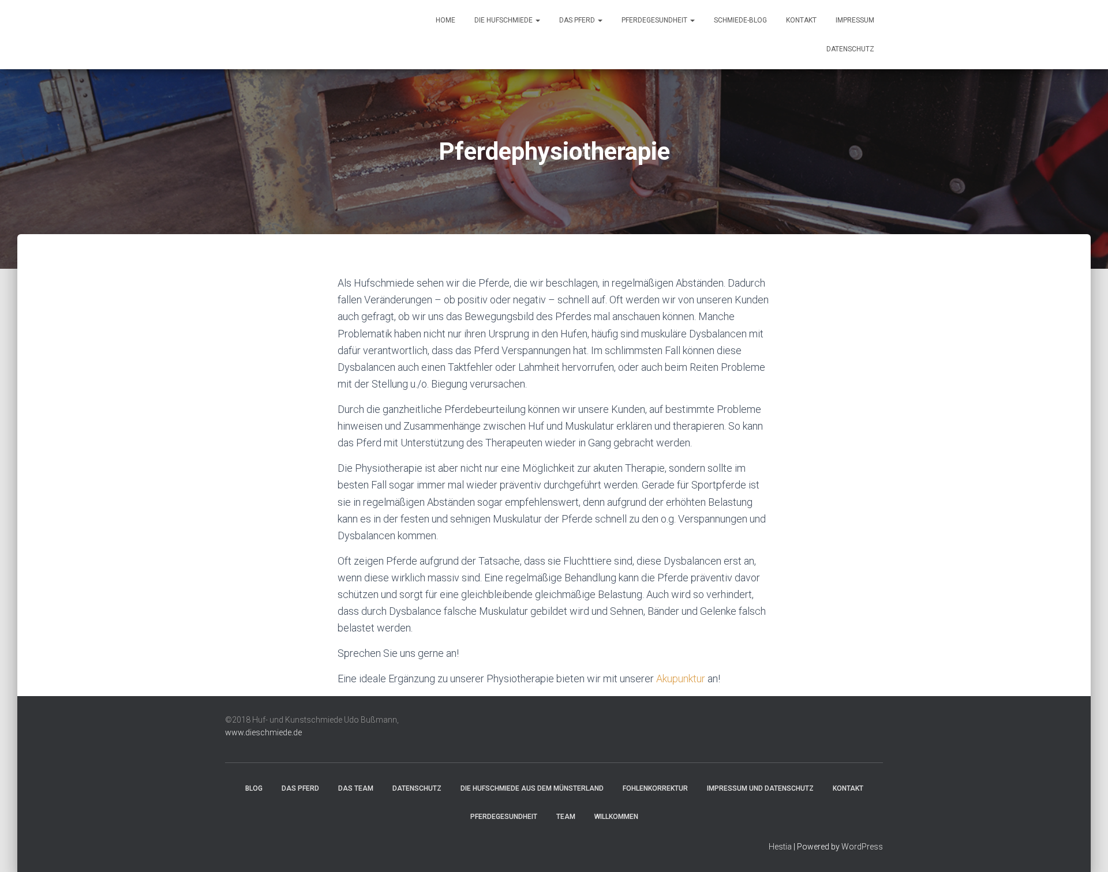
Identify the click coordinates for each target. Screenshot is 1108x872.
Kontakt (801, 20)
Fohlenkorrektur (655, 788)
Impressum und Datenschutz (760, 788)
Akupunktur (680, 678)
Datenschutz (850, 49)
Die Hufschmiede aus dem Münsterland (532, 788)
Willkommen (616, 817)
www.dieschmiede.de (263, 732)
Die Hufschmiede (504, 20)
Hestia (780, 846)
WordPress (862, 846)
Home (445, 20)
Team (565, 817)
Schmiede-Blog (740, 20)
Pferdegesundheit (655, 20)
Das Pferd (578, 20)
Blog (254, 788)
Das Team (355, 788)
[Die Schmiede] (244, 34)
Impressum (855, 20)
